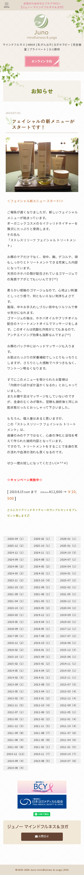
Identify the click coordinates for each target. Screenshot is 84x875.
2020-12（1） (69, 601)
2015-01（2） (43, 663)
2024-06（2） (16, 566)
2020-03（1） (16, 615)
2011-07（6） (69, 733)
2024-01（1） (69, 573)
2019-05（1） (16, 622)
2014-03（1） (69, 670)
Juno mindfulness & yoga (46, 869)
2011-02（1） (43, 747)
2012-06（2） (43, 712)
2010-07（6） (69, 761)
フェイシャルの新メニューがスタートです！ (43, 124)
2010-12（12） (16, 754)
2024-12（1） (16, 552)
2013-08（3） (43, 684)
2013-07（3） (69, 684)
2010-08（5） (43, 761)
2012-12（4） (69, 698)
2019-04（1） (43, 622)
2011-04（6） (69, 740)
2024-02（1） (43, 573)
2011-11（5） (43, 726)
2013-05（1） (16, 691)
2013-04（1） (43, 691)
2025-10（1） (43, 545)
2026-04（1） (16, 539)
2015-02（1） (16, 663)
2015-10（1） (16, 657)
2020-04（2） (69, 608)
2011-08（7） (43, 733)
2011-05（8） (43, 740)
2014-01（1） (43, 677)
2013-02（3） (16, 698)
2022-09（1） (43, 587)
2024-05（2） (43, 566)
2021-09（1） (16, 594)
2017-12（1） (69, 629)
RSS (66, 869)
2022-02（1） (69, 587)
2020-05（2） (43, 608)
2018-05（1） (43, 629)
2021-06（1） (43, 594)
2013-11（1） (69, 677)
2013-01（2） (43, 698)
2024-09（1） (16, 559)
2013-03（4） (69, 691)
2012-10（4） (43, 705)
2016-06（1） (69, 643)
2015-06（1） (69, 657)
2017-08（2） (43, 636)
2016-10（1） (43, 643)
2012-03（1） (16, 719)
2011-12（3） (16, 726)
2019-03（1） (69, 622)
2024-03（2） (16, 573)
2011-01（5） (69, 747)
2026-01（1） (69, 539)
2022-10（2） (16, 587)
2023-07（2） (69, 580)
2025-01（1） (69, 545)
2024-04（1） (69, 566)
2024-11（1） (43, 552)
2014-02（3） (16, 677)
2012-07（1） (16, 712)
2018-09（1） (16, 629)
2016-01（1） (43, 650)
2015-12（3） (69, 650)
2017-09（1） (16, 636)
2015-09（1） (43, 657)
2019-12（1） (43, 615)
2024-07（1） (69, 559)
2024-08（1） (43, 559)
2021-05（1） (69, 594)
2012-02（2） (43, 719)
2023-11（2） (16, 580)
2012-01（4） (69, 719)
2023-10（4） (43, 580)
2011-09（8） (16, 733)
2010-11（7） (43, 754)
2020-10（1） (16, 608)
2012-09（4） (69, 705)
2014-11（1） (69, 663)
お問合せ (43, 836)
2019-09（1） (69, 615)
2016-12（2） (16, 643)
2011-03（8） (16, 747)
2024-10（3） (69, 552)
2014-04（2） (43, 670)
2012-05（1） (69, 712)
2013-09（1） (16, 684)
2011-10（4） (69, 726)
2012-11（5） (16, 705)
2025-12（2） (16, 545)
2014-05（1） (16, 670)
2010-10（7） (69, 754)
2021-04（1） (16, 601)
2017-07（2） (69, 636)
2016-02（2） (16, 650)
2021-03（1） (43, 601)
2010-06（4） (16, 768)
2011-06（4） (16, 740)
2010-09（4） (16, 761)
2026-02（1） (43, 539)
